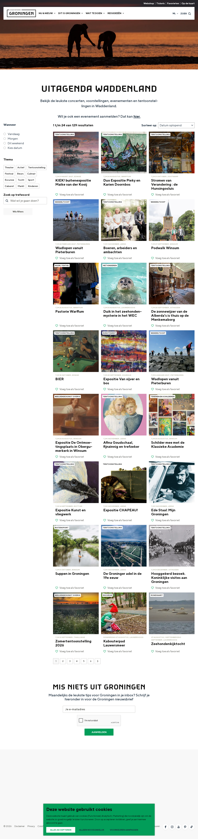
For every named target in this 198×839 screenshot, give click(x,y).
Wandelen (56, 774)
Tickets (160, 3)
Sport (31, 180)
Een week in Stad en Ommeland (115, 770)
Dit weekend (16, 143)
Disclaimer (19, 826)
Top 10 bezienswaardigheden (18, 770)
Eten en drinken (59, 779)
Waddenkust (10, 784)
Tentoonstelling (36, 167)
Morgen (13, 138)
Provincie (8, 779)
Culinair (31, 173)
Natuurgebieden (11, 788)
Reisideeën (107, 765)
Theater (9, 167)
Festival (9, 173)
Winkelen (56, 784)
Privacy (31, 826)
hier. (136, 116)
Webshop (148, 3)
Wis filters (18, 211)
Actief (20, 167)
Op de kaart (188, 3)
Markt (21, 186)
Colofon (42, 826)
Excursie (9, 180)
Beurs (20, 173)
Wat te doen (60, 765)
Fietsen (55, 770)
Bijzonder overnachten (63, 788)
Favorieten (173, 3)
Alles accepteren (60, 830)
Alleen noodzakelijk (91, 830)
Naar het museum (108, 788)
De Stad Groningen (13, 774)
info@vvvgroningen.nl (165, 807)
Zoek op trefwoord (16, 194)
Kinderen (33, 186)
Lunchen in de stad (108, 784)
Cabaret (9, 186)
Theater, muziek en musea (64, 798)
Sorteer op (149, 125)
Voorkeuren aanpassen (124, 830)
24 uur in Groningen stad (111, 774)
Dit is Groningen (16, 765)
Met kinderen (58, 793)
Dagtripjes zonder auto (110, 779)
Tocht (21, 180)
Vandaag (14, 134)
